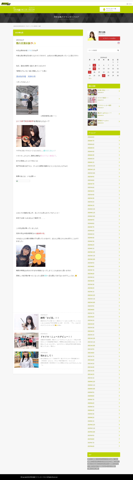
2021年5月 (91, 363)
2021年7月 (91, 356)
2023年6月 (91, 273)
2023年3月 (91, 284)
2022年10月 (91, 302)
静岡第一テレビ (97, 459)
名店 (89, 464)
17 (89, 72)
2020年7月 (91, 399)
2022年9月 (91, 306)
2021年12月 (91, 338)
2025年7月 (91, 184)
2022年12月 (91, 295)
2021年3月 (91, 371)
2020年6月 (91, 403)
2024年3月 (91, 241)
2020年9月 (91, 392)
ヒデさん (95, 466)
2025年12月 (91, 166)
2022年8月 (91, 309)
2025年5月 (91, 191)
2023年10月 (91, 259)
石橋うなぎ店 (91, 468)
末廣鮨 (112, 461)
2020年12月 (91, 381)
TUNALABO (95, 464)
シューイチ (105, 459)
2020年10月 (91, 389)
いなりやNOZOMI (104, 461)
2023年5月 (91, 277)
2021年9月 (91, 349)
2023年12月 (91, 252)
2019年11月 (91, 428)
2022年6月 (91, 317)
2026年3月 (91, 155)
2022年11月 (91, 299)
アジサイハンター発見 (104, 106)
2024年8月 (91, 223)
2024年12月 (91, 209)
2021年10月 (91, 345)
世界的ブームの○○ (103, 122)
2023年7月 (91, 270)
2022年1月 (91, 335)
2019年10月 (91, 432)
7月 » (90, 78)
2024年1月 (91, 248)
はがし (117, 461)
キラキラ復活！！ (103, 99)
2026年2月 (91, 158)
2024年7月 (91, 227)
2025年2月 (91, 202)
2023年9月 (91, 263)
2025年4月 (91, 194)
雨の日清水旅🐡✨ (26, 43)
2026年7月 (91, 141)
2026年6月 (91, 144)
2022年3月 (91, 327)
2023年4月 (91, 281)
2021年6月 (91, 360)
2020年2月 (91, 417)
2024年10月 (91, 216)
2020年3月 (91, 414)
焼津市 (89, 461)
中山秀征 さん (113, 459)
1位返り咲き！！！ (103, 91)
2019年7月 (91, 442)
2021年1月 (91, 378)
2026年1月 (91, 162)
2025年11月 (91, 169)
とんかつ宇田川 (111, 466)
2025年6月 (91, 187)
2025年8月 (91, 180)
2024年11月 (91, 212)
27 (103, 75)
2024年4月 (91, 237)
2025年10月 (91, 173)
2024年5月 (91, 234)
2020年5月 (91, 406)
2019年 (35, 26)
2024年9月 (91, 220)
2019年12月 (91, 424)
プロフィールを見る (109, 38)
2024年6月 (91, 230)
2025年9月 (91, 176)
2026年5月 (91, 148)
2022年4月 (91, 324)
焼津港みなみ (102, 466)
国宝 (97, 468)
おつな (116, 464)
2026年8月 (91, 137)
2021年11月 (91, 342)
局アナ (89, 459)
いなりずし (96, 461)
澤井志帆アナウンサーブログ (66, 17)
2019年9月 (91, 435)
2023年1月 (91, 291)
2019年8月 (91, 439)
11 (94, 68)
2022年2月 (91, 331)
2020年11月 (91, 385)
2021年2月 (91, 374)
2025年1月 (91, 205)
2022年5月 (91, 320)
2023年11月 (91, 255)
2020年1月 (91, 421)
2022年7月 (91, 313)
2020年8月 (91, 396)
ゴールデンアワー (103, 464)
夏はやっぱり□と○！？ (104, 114)
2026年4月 (91, 151)
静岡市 (111, 464)
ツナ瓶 (89, 466)
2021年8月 (91, 353)
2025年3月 (91, 198)
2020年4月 (91, 410)
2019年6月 (91, 446)
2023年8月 (91, 266)
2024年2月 (91, 245)
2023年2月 (91, 288)
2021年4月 (91, 367)
